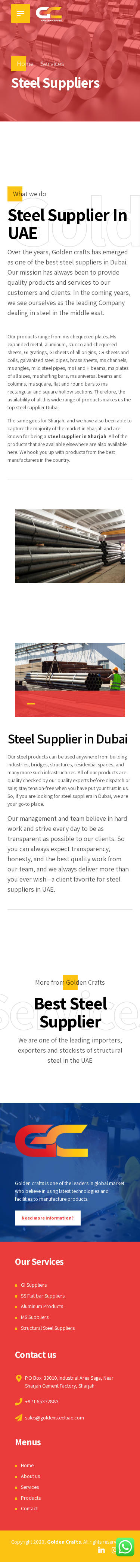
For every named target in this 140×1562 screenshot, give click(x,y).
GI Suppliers (34, 1284)
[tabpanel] (70, 680)
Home (25, 63)
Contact (29, 1508)
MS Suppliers (35, 1317)
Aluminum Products (42, 1306)
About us (30, 1476)
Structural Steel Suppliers (48, 1328)
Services (52, 63)
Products (31, 1497)
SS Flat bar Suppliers (43, 1295)
